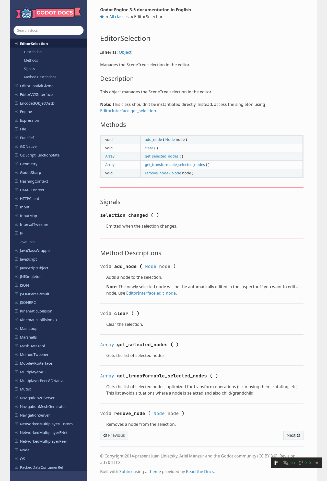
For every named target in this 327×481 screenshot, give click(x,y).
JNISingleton (31, 276)
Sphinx (125, 471)
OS (22, 458)
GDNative (28, 146)
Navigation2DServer (37, 397)
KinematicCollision (36, 311)
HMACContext (32, 189)
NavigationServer (35, 415)
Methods (31, 60)
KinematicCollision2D (38, 319)
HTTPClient (29, 198)
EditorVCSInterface (36, 94)
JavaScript (28, 259)
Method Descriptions (40, 77)
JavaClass (27, 241)
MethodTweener (34, 354)
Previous (116, 435)
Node (24, 449)
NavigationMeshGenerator (43, 406)
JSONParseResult (34, 293)
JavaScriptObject (34, 267)
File (23, 128)
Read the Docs (200, 471)
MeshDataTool (32, 345)
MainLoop (29, 328)
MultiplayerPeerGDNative (42, 380)
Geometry (29, 163)
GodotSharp (30, 172)
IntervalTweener (34, 224)
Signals (29, 68)
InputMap (28, 215)
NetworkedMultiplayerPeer (43, 441)
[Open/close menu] (16, 43)
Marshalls (28, 337)
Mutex (25, 388)
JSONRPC (28, 302)
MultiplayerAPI (33, 371)
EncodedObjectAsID (37, 103)
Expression (29, 120)
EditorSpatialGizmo (37, 85)
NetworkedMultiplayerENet (43, 432)
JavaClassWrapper (35, 250)
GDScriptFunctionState (40, 155)
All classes (119, 16)
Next (292, 435)
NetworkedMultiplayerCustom (46, 423)
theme (154, 471)
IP (22, 233)
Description (33, 52)
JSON (24, 285)
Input (24, 206)
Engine (26, 111)
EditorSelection (34, 43)
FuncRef (27, 137)
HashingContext (34, 181)
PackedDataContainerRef (41, 467)
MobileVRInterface (36, 363)
